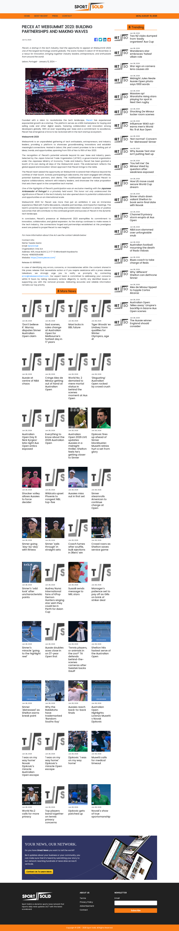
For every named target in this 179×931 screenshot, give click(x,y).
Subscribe (136, 910)
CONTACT (67, 15)
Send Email (33, 246)
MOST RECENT (41, 15)
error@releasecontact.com (35, 276)
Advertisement (87, 906)
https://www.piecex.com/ (43, 257)
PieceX (89, 120)
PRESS (55, 15)
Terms (83, 898)
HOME (27, 15)
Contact (84, 909)
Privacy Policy (86, 902)
